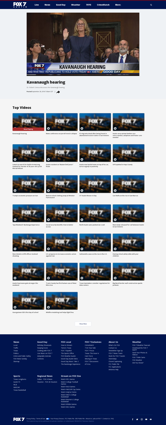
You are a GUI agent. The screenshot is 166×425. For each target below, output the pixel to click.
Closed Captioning (115, 361)
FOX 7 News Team (115, 353)
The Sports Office (67, 353)
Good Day (42, 342)
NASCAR (16, 387)
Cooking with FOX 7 (44, 351)
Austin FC (16, 382)
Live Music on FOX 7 (44, 353)
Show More (83, 324)
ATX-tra (87, 364)
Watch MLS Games (68, 407)
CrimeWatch (89, 345)
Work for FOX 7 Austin (117, 356)
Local (15, 345)
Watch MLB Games (68, 387)
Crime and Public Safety (22, 356)
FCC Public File (114, 364)
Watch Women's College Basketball (70, 400)
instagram (142, 419)
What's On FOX (114, 345)
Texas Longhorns (19, 379)
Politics (16, 353)
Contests (40, 359)
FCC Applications (115, 367)
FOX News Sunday (20, 359)
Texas (15, 351)
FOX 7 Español (66, 351)
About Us (113, 342)
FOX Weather (137, 360)
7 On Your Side (90, 348)
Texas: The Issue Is (92, 353)
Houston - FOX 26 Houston (47, 382)
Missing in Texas (91, 359)
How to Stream (66, 345)
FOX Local (66, 342)
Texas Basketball (19, 390)
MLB (15, 385)
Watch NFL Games (68, 379)
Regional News (44, 376)
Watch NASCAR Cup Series (70, 389)
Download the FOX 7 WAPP (140, 349)
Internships (113, 359)
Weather (136, 342)
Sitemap (16, 361)
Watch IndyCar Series (68, 392)
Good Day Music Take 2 (70, 361)
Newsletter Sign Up (116, 351)
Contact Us (113, 348)
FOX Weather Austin (68, 356)
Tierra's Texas (66, 348)
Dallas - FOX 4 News (44, 379)
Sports (16, 376)
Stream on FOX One (71, 376)
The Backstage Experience (70, 364)
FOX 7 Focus (89, 351)
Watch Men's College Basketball (68, 396)
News (16, 342)
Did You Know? (137, 363)
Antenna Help (113, 369)
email (151, 419)
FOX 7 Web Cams (138, 357)
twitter (137, 419)
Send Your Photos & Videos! (139, 354)
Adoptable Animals (44, 356)
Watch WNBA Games (69, 404)
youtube (146, 419)
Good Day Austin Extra (69, 359)
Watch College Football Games (69, 383)
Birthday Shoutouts (44, 345)
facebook (132, 419)
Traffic (15, 348)
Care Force (89, 356)
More (117, 4)
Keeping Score (42, 348)
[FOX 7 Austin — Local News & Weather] (20, 5)
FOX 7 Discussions (91, 361)
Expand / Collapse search (151, 5)
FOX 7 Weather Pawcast (141, 345)
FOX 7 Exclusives (93, 342)
